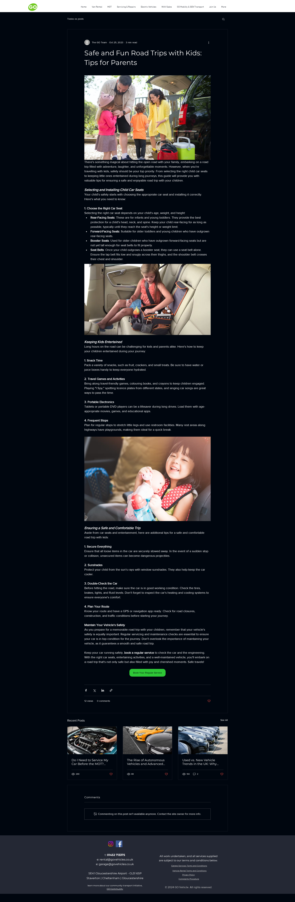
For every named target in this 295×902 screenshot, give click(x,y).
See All (224, 720)
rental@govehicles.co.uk (116, 859)
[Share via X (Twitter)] (94, 690)
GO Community (115, 889)
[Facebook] (119, 843)
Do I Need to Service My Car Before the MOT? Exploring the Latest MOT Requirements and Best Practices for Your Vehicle (91, 762)
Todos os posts (75, 18)
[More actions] (209, 42)
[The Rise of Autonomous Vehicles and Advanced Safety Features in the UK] (147, 740)
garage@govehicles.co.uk (116, 864)
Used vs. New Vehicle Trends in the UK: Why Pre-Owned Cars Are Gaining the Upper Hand (201, 762)
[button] (223, 19)
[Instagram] (110, 843)
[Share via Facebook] (86, 690)
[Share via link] (111, 690)
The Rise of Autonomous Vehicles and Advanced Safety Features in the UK (146, 762)
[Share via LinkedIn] (102, 690)
